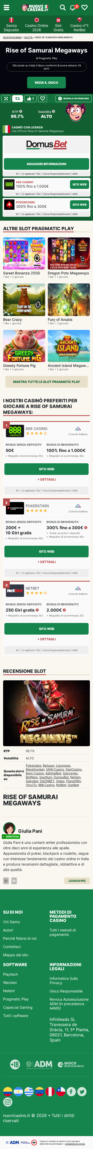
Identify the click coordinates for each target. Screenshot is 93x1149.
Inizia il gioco (46, 82)
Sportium (45, 777)
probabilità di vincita (75, 1144)
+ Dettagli (46, 479)
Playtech (10, 974)
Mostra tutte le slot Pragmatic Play (46, 382)
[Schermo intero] (6, 98)
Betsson (49, 765)
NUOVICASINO (12, 37)
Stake (60, 781)
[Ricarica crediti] (17, 98)
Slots (28, 37)
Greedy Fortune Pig (19, 365)
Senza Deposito (11, 27)
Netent (9, 991)
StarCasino (74, 769)
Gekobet (32, 781)
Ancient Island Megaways (70, 365)
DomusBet (61, 777)
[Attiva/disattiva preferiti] (84, 7)
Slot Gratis (58, 27)
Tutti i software (15, 1015)
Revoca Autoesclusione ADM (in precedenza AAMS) (69, 1003)
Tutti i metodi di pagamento (63, 932)
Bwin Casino (35, 773)
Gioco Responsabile (66, 991)
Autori (8, 930)
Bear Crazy (12, 319)
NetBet (61, 785)
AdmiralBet (53, 773)
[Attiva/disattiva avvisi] (62, 7)
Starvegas (70, 773)
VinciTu (31, 785)
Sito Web (80, 184)
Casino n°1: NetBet (79, 27)
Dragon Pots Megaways (68, 273)
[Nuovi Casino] (35, 8)
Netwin (75, 777)
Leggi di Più (77, 881)
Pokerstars (33, 765)
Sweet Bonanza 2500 (21, 273)
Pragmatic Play (48, 58)
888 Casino (46, 785)
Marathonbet (35, 769)
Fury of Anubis (60, 319)
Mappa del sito (15, 955)
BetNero (32, 777)
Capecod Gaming (18, 1007)
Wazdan (10, 982)
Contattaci (12, 946)
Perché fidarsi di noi (19, 938)
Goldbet (73, 785)
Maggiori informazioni (46, 164)
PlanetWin (73, 781)
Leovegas (63, 765)
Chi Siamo (11, 922)
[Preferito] (42, 98)
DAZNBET (47, 781)
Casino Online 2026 (36, 27)
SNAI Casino (55, 769)
